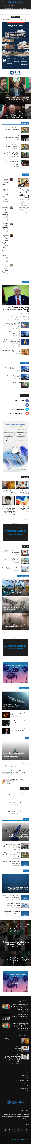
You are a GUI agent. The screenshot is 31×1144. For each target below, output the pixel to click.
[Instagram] (5, 6)
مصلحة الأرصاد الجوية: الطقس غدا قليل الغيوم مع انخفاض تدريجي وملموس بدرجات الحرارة (11, 913)
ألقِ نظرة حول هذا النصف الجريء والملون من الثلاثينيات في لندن (13, 591)
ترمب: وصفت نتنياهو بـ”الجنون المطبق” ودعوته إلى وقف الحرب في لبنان (15, 309)
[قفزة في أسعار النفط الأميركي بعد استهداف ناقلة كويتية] (25, 334)
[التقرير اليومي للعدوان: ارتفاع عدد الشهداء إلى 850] (6, 781)
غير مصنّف (4, 504)
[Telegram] (14, 1130)
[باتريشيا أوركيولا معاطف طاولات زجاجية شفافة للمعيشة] (25, 561)
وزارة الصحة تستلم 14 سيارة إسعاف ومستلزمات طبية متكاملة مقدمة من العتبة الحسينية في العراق (14, 754)
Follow (13, 405)
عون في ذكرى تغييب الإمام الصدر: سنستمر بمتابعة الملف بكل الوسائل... (11, 162)
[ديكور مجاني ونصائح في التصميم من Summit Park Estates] (15, 621)
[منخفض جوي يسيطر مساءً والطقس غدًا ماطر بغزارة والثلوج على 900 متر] (15, 883)
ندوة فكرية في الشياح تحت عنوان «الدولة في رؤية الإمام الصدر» (23, 193)
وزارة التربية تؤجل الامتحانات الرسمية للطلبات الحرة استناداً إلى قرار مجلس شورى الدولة (11, 846)
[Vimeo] (10, 6)
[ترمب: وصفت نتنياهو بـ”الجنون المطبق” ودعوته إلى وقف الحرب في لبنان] (15, 295)
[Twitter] (8, 6)
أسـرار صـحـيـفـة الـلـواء (15, 794)
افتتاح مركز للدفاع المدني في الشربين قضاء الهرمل (5, 268)
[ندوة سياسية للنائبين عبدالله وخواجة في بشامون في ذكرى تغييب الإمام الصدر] (11, 207)
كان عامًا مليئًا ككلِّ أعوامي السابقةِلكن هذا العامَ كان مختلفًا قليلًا (11, 137)
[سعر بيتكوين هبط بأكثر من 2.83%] (8, 485)
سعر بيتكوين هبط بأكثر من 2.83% (12, 1038)
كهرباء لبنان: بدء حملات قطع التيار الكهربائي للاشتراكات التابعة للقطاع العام (11, 854)
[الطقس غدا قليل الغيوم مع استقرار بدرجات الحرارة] (25, 863)
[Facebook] (3, 6)
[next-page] (25, 170)
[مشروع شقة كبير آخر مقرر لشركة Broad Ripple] (22, 485)
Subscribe (11, 413)
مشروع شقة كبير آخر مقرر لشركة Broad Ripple (24, 492)
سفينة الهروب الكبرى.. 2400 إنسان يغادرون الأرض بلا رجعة (13, 705)
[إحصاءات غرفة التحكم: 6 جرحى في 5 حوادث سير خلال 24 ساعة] (25, 897)
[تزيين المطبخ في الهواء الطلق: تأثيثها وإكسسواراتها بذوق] (15, 605)
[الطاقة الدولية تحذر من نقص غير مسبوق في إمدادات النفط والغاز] (25, 369)
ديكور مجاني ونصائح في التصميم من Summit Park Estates (14, 625)
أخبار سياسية (27, 94)
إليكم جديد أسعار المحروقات (14, 382)
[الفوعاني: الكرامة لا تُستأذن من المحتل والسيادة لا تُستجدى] (15, 90)
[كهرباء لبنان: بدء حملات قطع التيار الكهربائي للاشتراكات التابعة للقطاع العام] (25, 855)
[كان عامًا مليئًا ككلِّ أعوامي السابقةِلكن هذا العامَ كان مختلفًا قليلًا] (25, 138)
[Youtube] (12, 6)
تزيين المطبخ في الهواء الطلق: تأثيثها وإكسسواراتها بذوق (14, 608)
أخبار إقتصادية (24, 371)
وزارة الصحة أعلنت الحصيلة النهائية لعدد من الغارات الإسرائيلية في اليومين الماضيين (18, 772)
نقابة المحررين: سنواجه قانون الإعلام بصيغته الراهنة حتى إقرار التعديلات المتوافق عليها (17, 836)
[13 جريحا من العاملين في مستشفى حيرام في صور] (6, 765)
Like (16, 400)
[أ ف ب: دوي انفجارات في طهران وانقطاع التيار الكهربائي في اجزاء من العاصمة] (25, 325)
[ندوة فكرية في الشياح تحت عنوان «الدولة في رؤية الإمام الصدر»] (23, 182)
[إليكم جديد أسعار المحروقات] (25, 385)
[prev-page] (28, 170)
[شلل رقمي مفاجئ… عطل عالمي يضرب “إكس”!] (6, 723)
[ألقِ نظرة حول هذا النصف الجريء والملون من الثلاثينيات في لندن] (15, 588)
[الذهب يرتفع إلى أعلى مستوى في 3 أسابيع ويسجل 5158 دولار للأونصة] (25, 352)
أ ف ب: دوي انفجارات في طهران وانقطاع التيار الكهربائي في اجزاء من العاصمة (11, 324)
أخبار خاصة (15, 921)
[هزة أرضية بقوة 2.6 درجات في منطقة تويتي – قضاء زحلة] (25, 905)
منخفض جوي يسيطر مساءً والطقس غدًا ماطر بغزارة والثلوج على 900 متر (16, 888)
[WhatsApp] (26, 1130)
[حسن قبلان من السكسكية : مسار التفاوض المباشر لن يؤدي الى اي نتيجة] (15, 958)
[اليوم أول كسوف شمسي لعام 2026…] (6, 715)
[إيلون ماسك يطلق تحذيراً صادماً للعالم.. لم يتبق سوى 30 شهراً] (6, 731)
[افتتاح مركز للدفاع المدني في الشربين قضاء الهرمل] (11, 265)
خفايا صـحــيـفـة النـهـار (15, 802)
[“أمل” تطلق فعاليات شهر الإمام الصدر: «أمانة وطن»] (11, 224)
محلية (18, 504)
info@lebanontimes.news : (17, 1139)
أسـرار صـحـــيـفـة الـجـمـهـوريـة (15, 811)
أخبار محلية (25, 174)
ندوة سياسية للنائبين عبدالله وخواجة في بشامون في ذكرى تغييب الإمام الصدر (5, 212)
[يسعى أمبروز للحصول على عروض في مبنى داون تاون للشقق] (25, 569)
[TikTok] (18, 1130)
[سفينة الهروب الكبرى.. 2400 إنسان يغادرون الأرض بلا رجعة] (15, 701)
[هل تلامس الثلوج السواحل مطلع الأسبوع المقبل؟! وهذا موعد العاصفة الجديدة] (22, 500)
